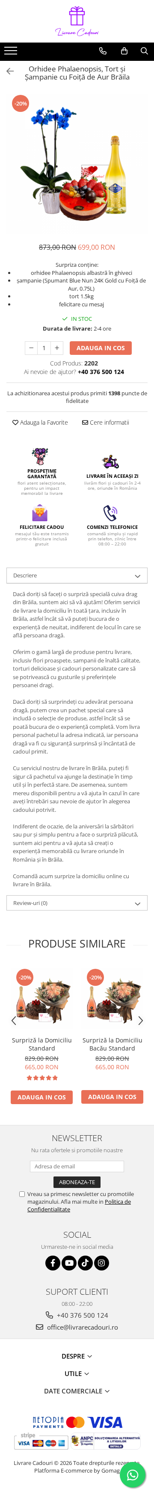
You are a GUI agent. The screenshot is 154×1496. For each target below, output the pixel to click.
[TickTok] (85, 1263)
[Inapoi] (6, 71)
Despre (74, 1356)
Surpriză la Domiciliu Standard (42, 1044)
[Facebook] (52, 1263)
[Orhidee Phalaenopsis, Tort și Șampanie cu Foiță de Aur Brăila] (77, 164)
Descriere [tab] (25, 575)
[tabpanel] (77, 164)
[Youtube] (69, 1263)
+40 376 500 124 (81, 1315)
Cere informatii (108, 422)
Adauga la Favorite (43, 422)
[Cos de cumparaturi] (124, 51)
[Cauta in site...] (144, 51)
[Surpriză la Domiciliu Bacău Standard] (112, 998)
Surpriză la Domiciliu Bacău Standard (112, 1044)
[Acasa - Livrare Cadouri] (77, 21)
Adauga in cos (101, 348)
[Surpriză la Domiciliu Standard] (42, 998)
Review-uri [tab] (30, 903)
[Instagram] (101, 1263)
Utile (74, 1373)
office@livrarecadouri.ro (81, 1327)
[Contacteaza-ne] (103, 51)
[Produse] (11, 53)
